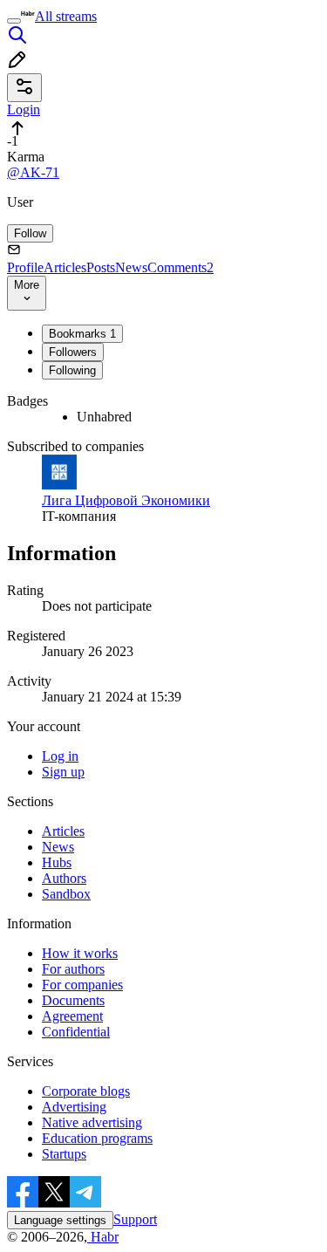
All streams (66, 16)
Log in (60, 756)
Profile (25, 267)
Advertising (74, 1106)
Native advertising (92, 1122)
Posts (100, 267)
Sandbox (66, 893)
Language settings (60, 1220)
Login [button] (23, 109)
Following (72, 370)
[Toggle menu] (14, 21)
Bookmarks (82, 333)
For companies (82, 984)
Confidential (76, 1031)
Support (135, 1219)
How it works (80, 953)
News (131, 267)
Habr (103, 1236)
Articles (65, 267)
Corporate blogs (86, 1091)
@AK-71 (33, 172)
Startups (64, 1153)
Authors (64, 878)
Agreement (72, 1016)
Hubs (57, 862)
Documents (73, 1000)
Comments (180, 267)
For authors (73, 968)
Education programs (97, 1138)
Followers (73, 352)
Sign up (63, 771)
